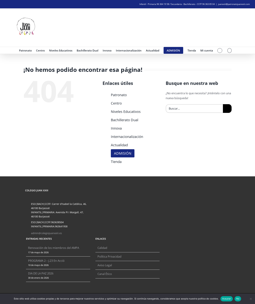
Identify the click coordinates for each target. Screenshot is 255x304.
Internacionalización (127, 136)
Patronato (119, 95)
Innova (116, 128)
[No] (250, 299)
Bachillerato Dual (124, 120)
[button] (229, 50)
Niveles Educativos (126, 111)
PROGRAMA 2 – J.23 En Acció (46, 261)
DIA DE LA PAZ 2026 (40, 273)
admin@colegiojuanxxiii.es (46, 233)
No (238, 298)
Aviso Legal (104, 265)
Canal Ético (104, 274)
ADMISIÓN (122, 153)
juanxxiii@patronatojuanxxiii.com (234, 4)
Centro (116, 103)
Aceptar (226, 298)
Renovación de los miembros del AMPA (53, 248)
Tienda (116, 161)
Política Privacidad (109, 256)
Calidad (102, 248)
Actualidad (119, 145)
